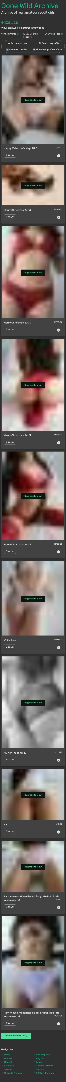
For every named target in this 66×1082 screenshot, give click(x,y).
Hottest (8, 1058)
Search (8, 1069)
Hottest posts (43, 1054)
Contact (40, 1069)
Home (7, 1054)
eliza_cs (9, 22)
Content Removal (45, 1065)
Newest (8, 1062)
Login (39, 1062)
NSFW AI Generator (45, 1073)
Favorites (9, 1065)
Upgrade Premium (13, 1073)
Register (40, 1058)
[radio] (17, 43)
